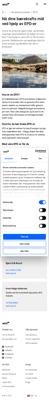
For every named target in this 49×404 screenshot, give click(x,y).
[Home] (3, 12)
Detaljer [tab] (24, 158)
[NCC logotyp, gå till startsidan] (6, 4)
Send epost (11, 273)
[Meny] (45, 4)
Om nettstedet (31, 370)
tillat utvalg (24, 244)
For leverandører (8, 386)
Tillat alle (24, 237)
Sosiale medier (31, 378)
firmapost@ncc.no (9, 339)
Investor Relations (9, 374)
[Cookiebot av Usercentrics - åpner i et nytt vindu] (35, 151)
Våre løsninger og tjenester (20, 12)
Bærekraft (6, 370)
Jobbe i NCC (7, 382)
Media (4, 378)
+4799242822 (12, 303)
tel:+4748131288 (13, 270)
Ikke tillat (24, 251)
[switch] (42, 210)
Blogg (28, 382)
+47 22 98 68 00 (8, 335)
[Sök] (37, 4)
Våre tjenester (31, 335)
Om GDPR (29, 374)
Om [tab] (40, 158)
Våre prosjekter (32, 343)
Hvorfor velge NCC (33, 339)
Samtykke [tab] (9, 158)
